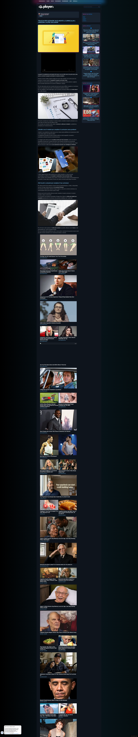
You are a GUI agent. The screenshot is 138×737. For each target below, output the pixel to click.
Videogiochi (42, 1)
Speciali (75, 1)
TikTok (84, 16)
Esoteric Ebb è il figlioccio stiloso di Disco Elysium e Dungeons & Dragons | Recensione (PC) (91, 119)
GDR (71, 1)
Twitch (84, 17)
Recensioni (58, 1)
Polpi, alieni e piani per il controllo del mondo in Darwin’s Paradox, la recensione (91, 107)
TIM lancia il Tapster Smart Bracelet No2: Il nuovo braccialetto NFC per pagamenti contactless (91, 31)
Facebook (84, 20)
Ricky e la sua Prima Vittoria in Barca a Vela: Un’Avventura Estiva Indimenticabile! (91, 43)
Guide (48, 1)
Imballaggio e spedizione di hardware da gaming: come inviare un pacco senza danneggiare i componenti (91, 56)
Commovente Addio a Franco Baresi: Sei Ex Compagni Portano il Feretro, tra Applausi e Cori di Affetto (91, 68)
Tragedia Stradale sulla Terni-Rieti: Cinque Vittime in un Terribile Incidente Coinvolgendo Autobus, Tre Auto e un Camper (91, 75)
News (52, 1)
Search (99, 7)
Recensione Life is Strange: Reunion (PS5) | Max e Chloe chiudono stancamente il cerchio (91, 94)
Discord (84, 19)
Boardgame (65, 1)
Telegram (84, 18)
